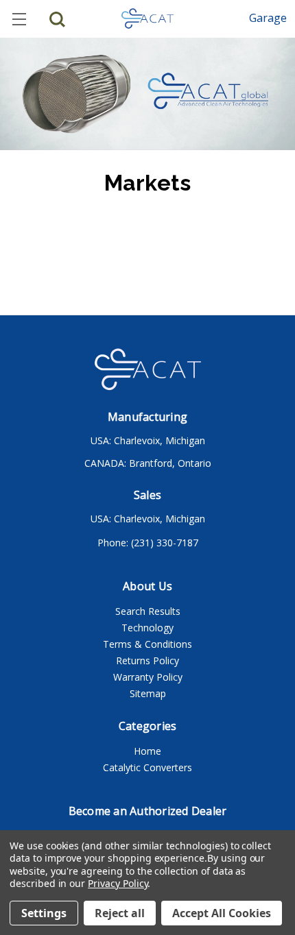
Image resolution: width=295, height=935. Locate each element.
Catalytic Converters (147, 767)
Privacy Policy (118, 883)
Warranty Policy (147, 676)
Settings (44, 913)
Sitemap (148, 693)
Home (147, 750)
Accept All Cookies (221, 913)
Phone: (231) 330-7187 (147, 542)
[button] (268, 17)
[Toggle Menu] (19, 19)
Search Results (147, 611)
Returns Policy (147, 660)
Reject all (120, 913)
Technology (147, 627)
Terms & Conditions (147, 644)
